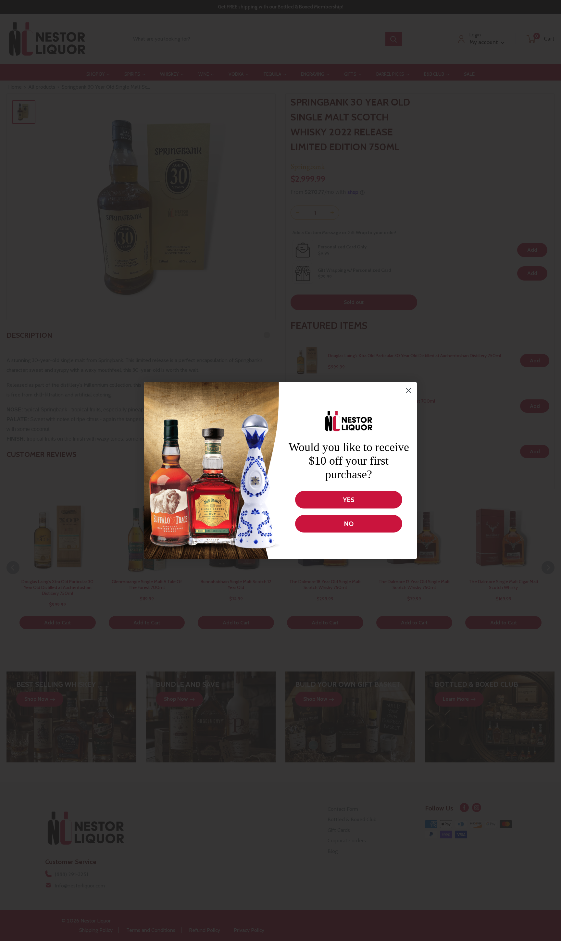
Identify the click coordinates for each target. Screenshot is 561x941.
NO (349, 524)
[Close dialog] (408, 390)
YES (349, 500)
